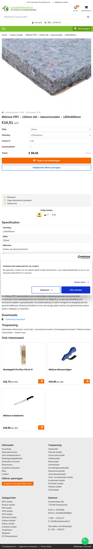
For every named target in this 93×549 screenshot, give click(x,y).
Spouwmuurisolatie (56, 471)
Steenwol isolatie (9, 517)
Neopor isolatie (8, 505)
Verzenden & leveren (11, 462)
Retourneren (7, 465)
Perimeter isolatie (55, 484)
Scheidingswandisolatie (58, 468)
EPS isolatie (7, 502)
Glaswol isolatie (9, 521)
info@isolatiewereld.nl (60, 521)
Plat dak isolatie (55, 452)
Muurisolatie (53, 462)
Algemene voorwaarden (28, 546)
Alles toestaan (76, 290)
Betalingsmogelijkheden (12, 458)
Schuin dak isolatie (56, 455)
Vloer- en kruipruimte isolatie (60, 477)
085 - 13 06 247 (54, 23)
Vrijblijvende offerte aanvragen (47, 168)
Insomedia (87, 546)
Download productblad (15, 319)
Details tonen (79, 282)
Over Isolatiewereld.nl (11, 455)
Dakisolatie (53, 449)
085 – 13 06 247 (57, 518)
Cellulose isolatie (9, 527)
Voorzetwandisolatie (57, 474)
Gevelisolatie (54, 465)
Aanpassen (44, 290)
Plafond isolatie (55, 487)
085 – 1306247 (57, 529)
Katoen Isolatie (16, 35)
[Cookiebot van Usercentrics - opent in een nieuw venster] (79, 257)
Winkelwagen (84, 29)
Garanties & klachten (11, 468)
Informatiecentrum (9, 452)
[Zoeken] (81, 17)
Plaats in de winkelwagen (48, 161)
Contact (5, 474)
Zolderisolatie (54, 458)
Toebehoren (7, 530)
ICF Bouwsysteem (10, 536)
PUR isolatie (7, 511)
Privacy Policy (46, 546)
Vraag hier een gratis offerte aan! (18, 484)
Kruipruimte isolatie (56, 480)
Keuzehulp (6, 449)
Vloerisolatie (53, 490)
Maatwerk (6, 533)
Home (4, 35)
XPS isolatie (7, 514)
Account (38, 23)
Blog (4, 471)
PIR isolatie (7, 508)
